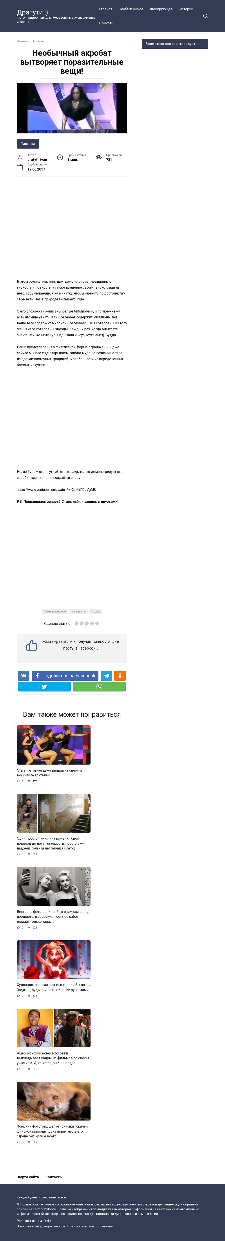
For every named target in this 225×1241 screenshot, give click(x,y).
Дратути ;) (32, 12)
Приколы (106, 23)
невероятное (56, 611)
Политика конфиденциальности (41, 1226)
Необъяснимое (131, 9)
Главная (105, 9)
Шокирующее (161, 9)
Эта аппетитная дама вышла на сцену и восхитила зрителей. (49, 772)
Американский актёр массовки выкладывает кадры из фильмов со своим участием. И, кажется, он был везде (53, 1058)
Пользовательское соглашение (89, 1226)
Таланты (28, 144)
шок (97, 611)
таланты (80, 611)
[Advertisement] (80, 227)
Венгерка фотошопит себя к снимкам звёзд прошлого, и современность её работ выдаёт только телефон (53, 916)
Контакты (54, 1177)
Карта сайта (28, 1177)
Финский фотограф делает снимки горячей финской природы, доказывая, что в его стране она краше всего (52, 1131)
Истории (186, 9)
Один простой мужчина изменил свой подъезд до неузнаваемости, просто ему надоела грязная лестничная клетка (50, 843)
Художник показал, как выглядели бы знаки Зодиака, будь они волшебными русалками (54, 987)
